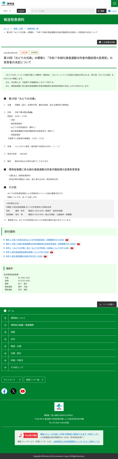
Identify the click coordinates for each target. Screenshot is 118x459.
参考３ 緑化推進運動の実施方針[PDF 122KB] (24, 256)
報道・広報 (18, 28)
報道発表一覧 (32, 28)
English (21, 10)
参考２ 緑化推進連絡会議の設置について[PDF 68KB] (27, 252)
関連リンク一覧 (32, 379)
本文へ (6, 11)
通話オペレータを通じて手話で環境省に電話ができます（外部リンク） (69, 434)
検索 (102, 10)
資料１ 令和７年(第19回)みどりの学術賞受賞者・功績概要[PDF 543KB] (35, 239)
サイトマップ (9, 379)
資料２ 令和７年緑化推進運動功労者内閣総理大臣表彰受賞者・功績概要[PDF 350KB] (41, 243)
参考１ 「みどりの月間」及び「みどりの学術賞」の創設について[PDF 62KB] (37, 248)
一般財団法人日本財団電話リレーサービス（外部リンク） (76, 441)
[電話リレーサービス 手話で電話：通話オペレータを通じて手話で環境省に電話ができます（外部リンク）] (28, 435)
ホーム (6, 28)
